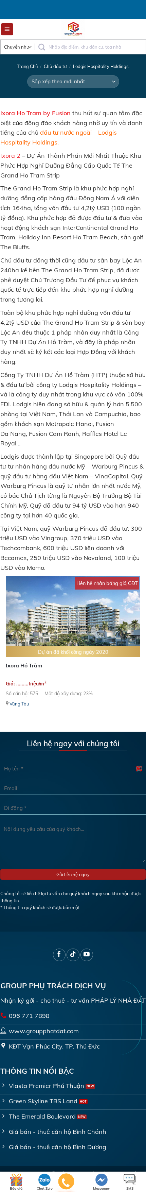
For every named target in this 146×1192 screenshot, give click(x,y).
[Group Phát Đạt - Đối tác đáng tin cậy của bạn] (73, 29)
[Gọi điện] (66, 1182)
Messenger (101, 1188)
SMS (129, 1188)
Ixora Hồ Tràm (24, 665)
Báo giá (16, 1188)
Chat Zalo (45, 1188)
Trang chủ (27, 66)
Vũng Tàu (19, 703)
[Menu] (7, 29)
